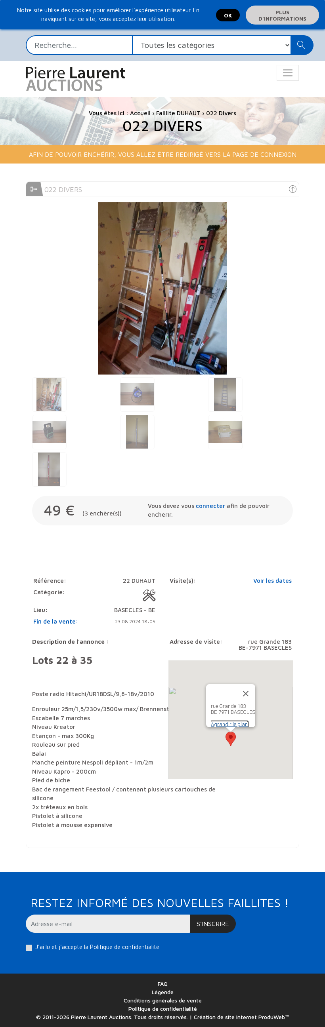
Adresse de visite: (196, 641)
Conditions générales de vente (163, 1000)
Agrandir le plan (229, 724)
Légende (163, 992)
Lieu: (40, 610)
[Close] (245, 693)
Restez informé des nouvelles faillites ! (160, 902)
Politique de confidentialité (124, 946)
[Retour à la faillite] (293, 189)
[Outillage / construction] (149, 595)
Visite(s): (183, 580)
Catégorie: (49, 592)
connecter (210, 505)
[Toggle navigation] (288, 73)
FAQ (163, 983)
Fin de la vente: (55, 621)
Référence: (49, 580)
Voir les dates (272, 580)
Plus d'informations (282, 15)
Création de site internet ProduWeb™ (241, 1017)
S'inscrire (213, 923)
